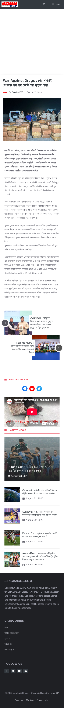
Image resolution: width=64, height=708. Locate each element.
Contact (29, 700)
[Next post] (59, 348)
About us (19, 700)
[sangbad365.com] (9, 4)
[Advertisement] (32, 42)
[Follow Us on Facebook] (6, 671)
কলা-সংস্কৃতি (9, 649)
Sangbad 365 (17, 92)
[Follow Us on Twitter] (13, 671)
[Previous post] (5, 323)
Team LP (54, 693)
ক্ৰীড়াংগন (8, 644)
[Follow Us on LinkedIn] (25, 671)
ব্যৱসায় (7, 638)
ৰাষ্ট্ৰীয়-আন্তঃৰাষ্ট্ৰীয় (11, 633)
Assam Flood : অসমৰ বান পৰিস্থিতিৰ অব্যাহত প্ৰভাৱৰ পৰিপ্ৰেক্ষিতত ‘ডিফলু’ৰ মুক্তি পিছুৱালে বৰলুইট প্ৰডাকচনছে (40, 556)
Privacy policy (42, 700)
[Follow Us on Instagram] (19, 671)
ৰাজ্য (6, 627)
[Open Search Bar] (44, 4)
